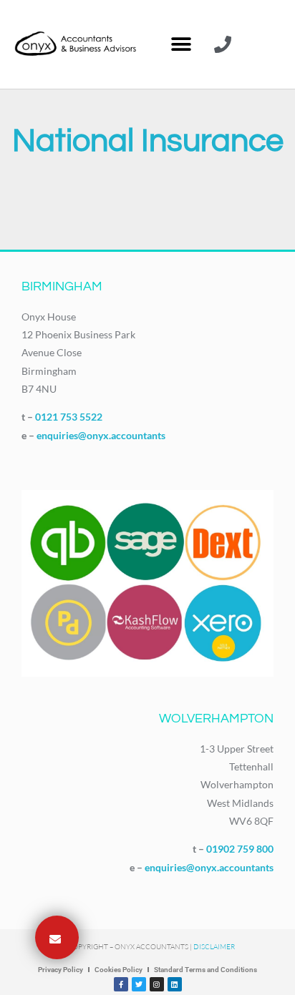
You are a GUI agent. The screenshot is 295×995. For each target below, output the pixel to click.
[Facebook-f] (121, 984)
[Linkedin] (175, 984)
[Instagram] (157, 984)
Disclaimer (214, 946)
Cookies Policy (118, 970)
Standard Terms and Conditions (205, 970)
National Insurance (148, 140)
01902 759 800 (240, 849)
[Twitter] (139, 984)
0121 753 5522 (68, 417)
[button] (181, 45)
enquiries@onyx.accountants (101, 435)
